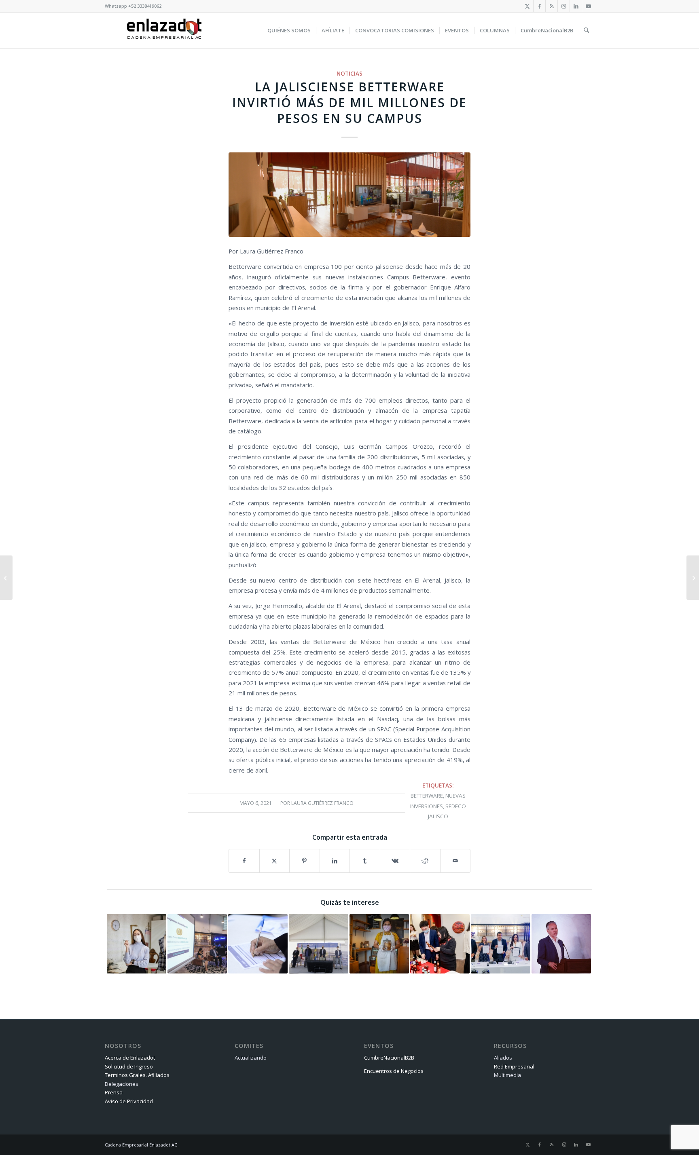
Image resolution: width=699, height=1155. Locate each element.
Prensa (114, 1092)
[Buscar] (586, 30)
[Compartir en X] (275, 860)
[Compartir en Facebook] (244, 860)
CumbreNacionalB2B (389, 1057)
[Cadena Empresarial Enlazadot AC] (164, 30)
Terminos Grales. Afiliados (137, 1075)
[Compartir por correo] (455, 860)
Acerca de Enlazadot (130, 1057)
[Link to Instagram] (564, 6)
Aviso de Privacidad (129, 1101)
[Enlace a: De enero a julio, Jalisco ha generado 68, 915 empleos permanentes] (136, 943)
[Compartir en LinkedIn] (335, 860)
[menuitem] (289, 30)
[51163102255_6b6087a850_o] (349, 194)
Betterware (427, 795)
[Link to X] (527, 6)
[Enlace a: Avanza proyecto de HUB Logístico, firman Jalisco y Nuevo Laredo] (500, 943)
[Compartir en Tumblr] (365, 860)
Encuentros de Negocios (394, 1071)
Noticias (349, 73)
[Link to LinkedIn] (576, 6)
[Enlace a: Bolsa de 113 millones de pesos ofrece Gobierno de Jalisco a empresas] (197, 943)
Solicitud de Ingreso (129, 1066)
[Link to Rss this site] (551, 6)
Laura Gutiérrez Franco (322, 803)
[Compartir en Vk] (395, 860)
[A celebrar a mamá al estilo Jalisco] (692, 577)
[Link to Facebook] (539, 6)
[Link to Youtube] (588, 6)
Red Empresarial (514, 1066)
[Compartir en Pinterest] (305, 860)
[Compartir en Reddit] (425, 860)
